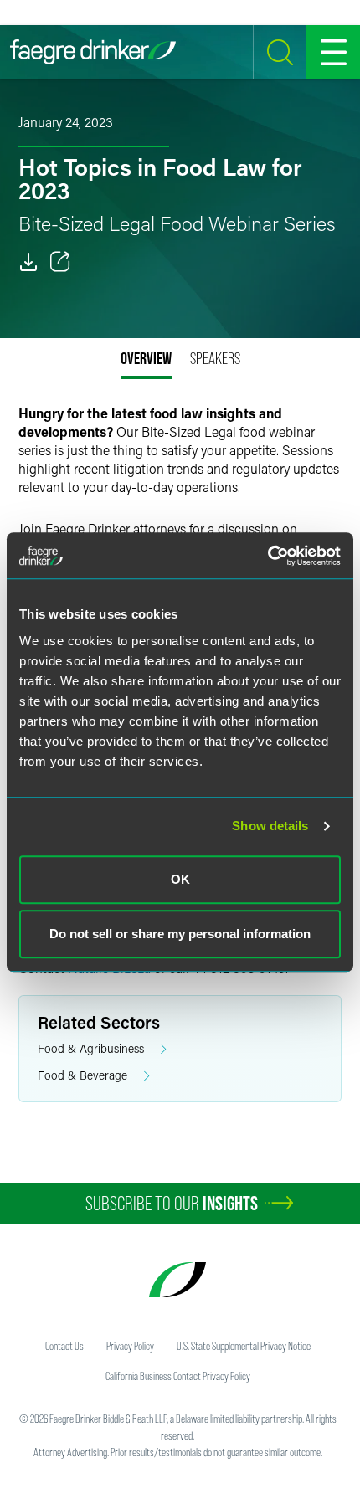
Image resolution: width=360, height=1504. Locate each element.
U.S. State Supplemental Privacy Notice (244, 1346)
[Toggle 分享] (60, 262)
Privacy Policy (130, 1346)
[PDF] (28, 262)
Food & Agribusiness (91, 1048)
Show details (270, 826)
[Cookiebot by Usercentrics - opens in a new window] (267, 556)
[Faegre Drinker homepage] (93, 51)
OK (180, 879)
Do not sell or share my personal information (180, 934)
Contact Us (64, 1346)
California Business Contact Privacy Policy (177, 1376)
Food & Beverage (82, 1075)
